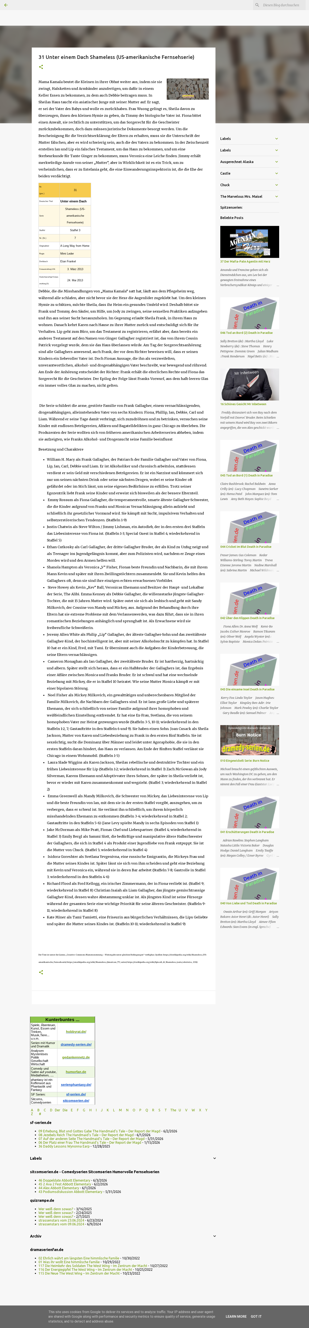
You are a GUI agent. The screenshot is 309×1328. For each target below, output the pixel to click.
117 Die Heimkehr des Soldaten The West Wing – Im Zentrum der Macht (92, 1266)
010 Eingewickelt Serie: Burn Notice (244, 760)
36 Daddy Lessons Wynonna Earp (64, 1146)
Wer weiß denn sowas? (55, 1209)
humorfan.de (76, 1072)
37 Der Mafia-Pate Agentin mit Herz (245, 261)
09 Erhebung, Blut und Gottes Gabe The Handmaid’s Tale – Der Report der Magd (99, 1131)
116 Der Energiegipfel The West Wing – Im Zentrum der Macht (85, 1269)
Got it (256, 1317)
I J (99, 1110)
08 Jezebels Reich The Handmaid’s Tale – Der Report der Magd (86, 1135)
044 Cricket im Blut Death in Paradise (245, 546)
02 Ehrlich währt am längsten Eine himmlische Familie (78, 1258)
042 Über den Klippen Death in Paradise (247, 618)
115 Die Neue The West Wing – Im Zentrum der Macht (79, 1273)
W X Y (200, 1110)
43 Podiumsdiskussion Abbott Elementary (70, 1192)
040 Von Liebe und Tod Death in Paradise (248, 903)
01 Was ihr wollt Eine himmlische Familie (69, 1262)
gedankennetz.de (76, 1057)
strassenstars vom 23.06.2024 (61, 1220)
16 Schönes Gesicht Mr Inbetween (243, 404)
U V (183, 1110)
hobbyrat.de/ (76, 1031)
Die (65, 1110)
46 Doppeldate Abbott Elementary (64, 1180)
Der (57, 1110)
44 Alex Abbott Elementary (58, 1188)
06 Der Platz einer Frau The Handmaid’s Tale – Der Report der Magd (89, 1142)
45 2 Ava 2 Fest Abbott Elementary (64, 1184)
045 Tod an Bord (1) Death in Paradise (246, 475)
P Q (144, 1110)
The (173, 1110)
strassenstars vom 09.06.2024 (61, 1224)
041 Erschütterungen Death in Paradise (247, 832)
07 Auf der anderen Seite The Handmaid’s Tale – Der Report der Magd (91, 1139)
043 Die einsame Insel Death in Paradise (247, 689)
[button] (41, 67)
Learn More (236, 1317)
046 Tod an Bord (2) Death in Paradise (246, 332)
